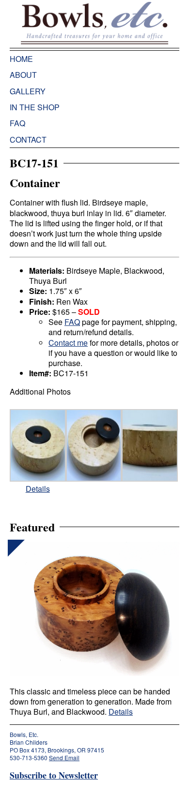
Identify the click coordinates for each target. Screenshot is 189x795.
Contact (28, 139)
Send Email (64, 757)
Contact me (68, 342)
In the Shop (35, 107)
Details (38, 488)
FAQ (17, 123)
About (23, 74)
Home (21, 58)
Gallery (28, 91)
